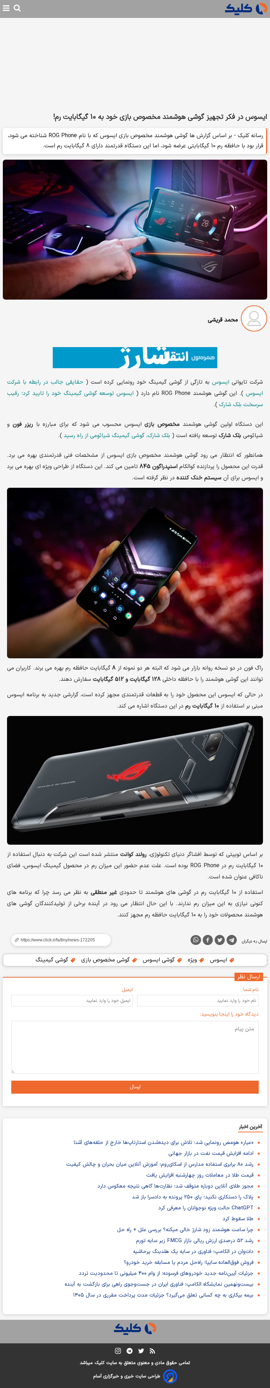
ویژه (193, 960)
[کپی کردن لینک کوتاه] (58, 940)
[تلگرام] (231, 941)
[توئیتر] (219, 941)
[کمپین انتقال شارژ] (135, 357)
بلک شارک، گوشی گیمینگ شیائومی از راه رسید (117, 435)
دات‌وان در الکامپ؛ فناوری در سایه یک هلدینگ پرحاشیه (193, 1252)
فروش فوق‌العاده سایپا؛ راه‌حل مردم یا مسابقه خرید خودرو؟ (188, 1263)
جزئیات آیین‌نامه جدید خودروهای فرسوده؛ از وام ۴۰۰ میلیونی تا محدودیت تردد (166, 1273)
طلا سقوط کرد (238, 1219)
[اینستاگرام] (118, 1352)
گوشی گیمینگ (53, 960)
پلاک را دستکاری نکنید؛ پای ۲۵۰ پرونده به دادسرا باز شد (192, 1197)
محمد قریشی (223, 320)
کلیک (99, 1363)
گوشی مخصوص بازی (106, 960)
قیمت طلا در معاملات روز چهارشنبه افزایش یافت (199, 1175)
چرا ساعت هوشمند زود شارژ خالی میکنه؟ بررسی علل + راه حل (185, 1230)
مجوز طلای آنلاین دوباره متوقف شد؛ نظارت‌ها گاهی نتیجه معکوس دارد (175, 1186)
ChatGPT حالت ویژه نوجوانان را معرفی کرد (205, 1208)
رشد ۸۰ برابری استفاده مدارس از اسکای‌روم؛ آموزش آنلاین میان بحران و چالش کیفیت (159, 1164)
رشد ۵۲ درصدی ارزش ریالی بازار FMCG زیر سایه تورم (194, 1241)
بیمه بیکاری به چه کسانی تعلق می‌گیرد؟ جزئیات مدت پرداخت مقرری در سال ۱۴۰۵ (163, 1295)
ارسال (135, 1087)
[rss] (152, 1352)
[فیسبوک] (207, 941)
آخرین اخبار (250, 1127)
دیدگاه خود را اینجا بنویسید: (229, 1014)
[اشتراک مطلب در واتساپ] (196, 940)
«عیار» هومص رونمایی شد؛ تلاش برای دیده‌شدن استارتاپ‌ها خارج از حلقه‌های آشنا (163, 1143)
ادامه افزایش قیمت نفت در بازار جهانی (210, 1154)
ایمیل (127, 989)
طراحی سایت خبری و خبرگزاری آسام (126, 1376)
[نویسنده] (254, 319)
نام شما (251, 989)
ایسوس (220, 382)
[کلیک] (246, 9)
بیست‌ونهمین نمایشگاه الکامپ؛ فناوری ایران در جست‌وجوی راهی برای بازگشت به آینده (159, 1284)
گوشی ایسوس (159, 960)
